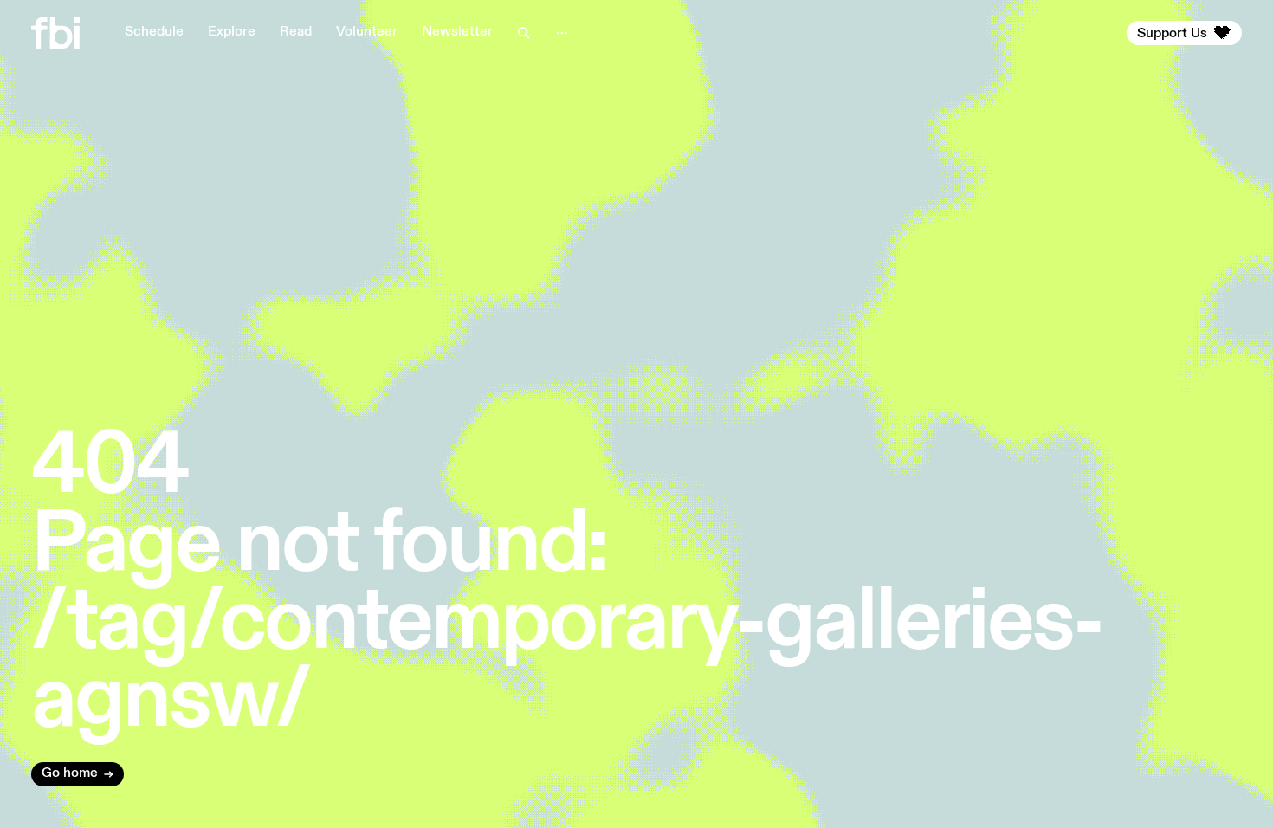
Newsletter (457, 32)
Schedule (154, 32)
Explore (231, 32)
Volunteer (366, 32)
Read (296, 32)
